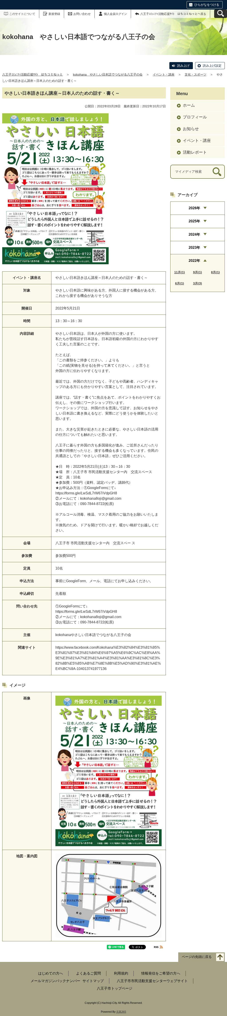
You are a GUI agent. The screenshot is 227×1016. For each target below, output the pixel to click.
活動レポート (195, 152)
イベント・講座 (163, 74)
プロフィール (195, 117)
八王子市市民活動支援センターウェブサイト (152, 981)
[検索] (216, 171)
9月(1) (197, 272)
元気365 (121, 1011)
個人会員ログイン (115, 14)
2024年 (194, 234)
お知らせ (191, 129)
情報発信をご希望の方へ (160, 973)
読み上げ (183, 65)
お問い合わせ (82, 14)
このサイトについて (22, 14)
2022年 (194, 260)
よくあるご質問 (88, 973)
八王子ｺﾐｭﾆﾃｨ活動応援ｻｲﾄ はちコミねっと (32, 74)
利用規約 (121, 973)
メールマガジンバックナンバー (55, 981)
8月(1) (215, 272)
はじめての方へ (50, 973)
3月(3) (197, 283)
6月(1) (179, 283)
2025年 (194, 221)
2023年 (194, 247)
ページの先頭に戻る (197, 957)
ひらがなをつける (206, 4)
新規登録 (54, 14)
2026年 (194, 208)
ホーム (189, 105)
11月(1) (179, 272)
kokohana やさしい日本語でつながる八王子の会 (108, 74)
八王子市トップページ (114, 988)
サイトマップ (93, 981)
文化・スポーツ (195, 74)
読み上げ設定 (212, 65)
